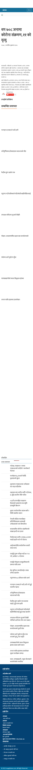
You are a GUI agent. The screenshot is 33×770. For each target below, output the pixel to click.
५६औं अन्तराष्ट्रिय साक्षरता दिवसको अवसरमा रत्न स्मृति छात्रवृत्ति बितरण (18, 503)
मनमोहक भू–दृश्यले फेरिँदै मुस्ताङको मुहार (18, 477)
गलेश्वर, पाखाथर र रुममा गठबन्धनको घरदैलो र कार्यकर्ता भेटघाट (20, 468)
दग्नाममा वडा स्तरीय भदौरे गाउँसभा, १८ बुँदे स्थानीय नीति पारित (20, 493)
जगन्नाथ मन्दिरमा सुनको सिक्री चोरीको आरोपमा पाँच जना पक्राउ (20, 619)
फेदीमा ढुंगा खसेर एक (8, 172)
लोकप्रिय (4, 457)
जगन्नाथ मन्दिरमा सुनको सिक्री (10, 214)
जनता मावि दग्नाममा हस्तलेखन (10, 299)
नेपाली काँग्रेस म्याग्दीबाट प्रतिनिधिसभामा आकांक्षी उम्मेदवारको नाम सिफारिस (18, 521)
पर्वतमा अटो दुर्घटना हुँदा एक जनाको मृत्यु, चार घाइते (19, 635)
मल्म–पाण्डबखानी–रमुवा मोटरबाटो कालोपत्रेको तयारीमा (20, 660)
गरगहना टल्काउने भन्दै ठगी (9, 130)
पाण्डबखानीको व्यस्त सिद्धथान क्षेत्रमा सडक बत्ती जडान (19, 644)
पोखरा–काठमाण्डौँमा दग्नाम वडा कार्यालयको (14, 236)
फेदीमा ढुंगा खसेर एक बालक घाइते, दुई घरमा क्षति (19, 602)
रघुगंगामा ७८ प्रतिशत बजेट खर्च (20, 577)
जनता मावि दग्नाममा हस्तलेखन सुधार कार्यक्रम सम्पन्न (19, 652)
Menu (29, 10)
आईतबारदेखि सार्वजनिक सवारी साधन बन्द (20, 547)
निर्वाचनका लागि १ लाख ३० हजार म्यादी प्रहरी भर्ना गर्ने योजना (20, 538)
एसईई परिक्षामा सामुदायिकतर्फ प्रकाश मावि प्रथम (19, 563)
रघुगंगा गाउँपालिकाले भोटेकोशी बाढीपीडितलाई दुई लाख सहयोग (20, 610)
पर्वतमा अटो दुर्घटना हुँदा (8, 257)
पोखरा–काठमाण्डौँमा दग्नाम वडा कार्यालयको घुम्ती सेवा (19, 627)
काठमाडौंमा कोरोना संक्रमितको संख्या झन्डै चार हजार (19, 530)
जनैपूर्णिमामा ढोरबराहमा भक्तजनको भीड (13, 151)
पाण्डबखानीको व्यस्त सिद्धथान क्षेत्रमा (12, 278)
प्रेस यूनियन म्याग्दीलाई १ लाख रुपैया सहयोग (19, 571)
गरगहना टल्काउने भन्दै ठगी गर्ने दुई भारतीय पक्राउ (21, 586)
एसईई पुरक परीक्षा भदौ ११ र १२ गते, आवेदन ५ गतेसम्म (20, 555)
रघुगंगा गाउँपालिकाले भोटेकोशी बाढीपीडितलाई (16, 193)
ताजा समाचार (5, 461)
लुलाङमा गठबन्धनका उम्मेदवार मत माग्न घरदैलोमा (19, 485)
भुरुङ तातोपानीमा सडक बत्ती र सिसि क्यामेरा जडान (19, 512)
